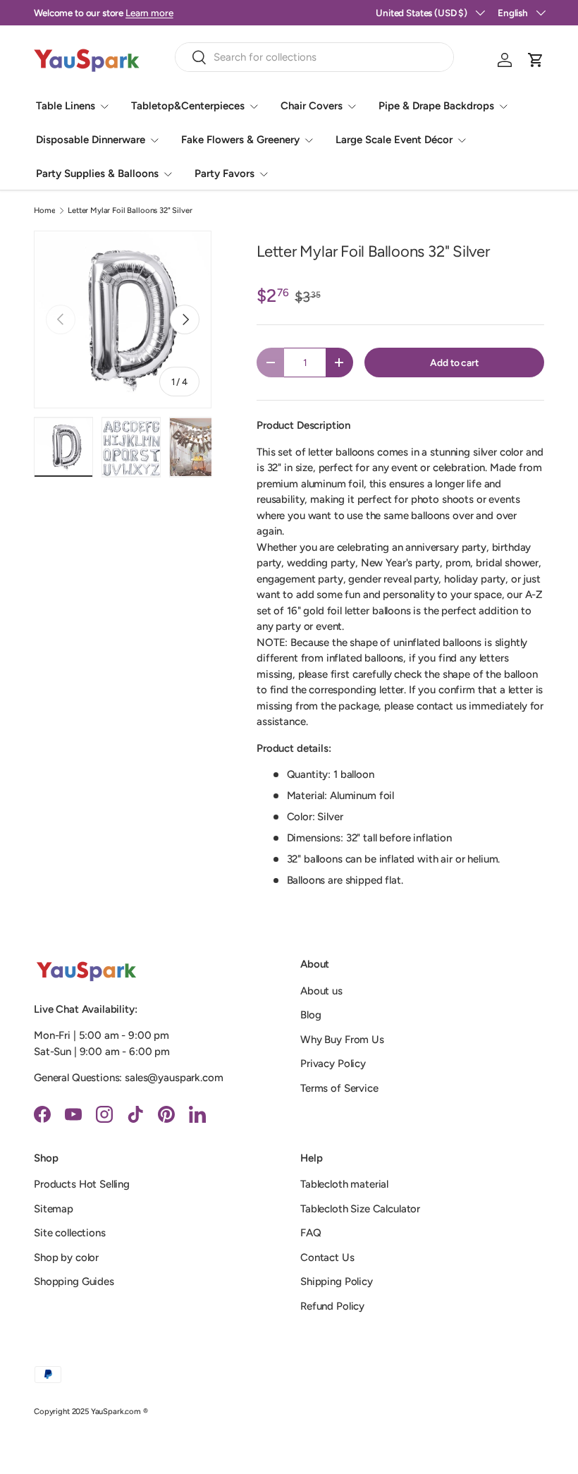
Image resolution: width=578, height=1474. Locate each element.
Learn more (149, 12)
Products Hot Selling (82, 1184)
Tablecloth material (344, 1184)
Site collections (70, 1232)
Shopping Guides (74, 1281)
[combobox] (315, 57)
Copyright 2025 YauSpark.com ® (91, 1411)
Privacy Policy (333, 1063)
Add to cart (454, 362)
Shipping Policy (336, 1281)
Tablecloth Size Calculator (360, 1208)
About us (321, 991)
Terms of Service (339, 1088)
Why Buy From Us (342, 1039)
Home (44, 210)
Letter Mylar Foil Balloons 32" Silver (130, 210)
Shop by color (66, 1257)
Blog (310, 1015)
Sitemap (53, 1208)
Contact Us (327, 1257)
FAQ (310, 1232)
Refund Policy (332, 1306)
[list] (123, 319)
